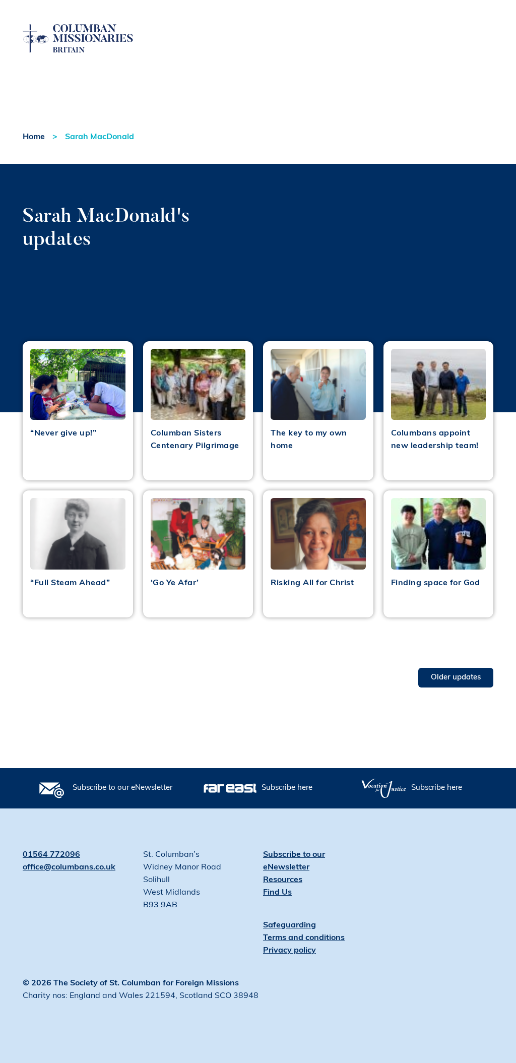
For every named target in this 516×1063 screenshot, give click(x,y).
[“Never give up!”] (77, 384)
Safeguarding (289, 925)
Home (34, 137)
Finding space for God (435, 583)
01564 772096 (51, 855)
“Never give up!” (63, 433)
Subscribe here (287, 788)
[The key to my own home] (318, 384)
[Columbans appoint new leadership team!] (438, 384)
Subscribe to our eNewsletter (122, 788)
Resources (282, 880)
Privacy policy (289, 951)
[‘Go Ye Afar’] (198, 533)
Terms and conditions (304, 938)
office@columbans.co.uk (69, 867)
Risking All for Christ (312, 583)
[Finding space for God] (438, 533)
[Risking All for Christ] (318, 533)
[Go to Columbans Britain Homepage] (78, 27)
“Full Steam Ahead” (70, 583)
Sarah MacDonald (99, 137)
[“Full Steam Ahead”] (77, 533)
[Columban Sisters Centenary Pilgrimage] (198, 384)
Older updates (456, 677)
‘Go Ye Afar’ (175, 583)
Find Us (277, 893)
